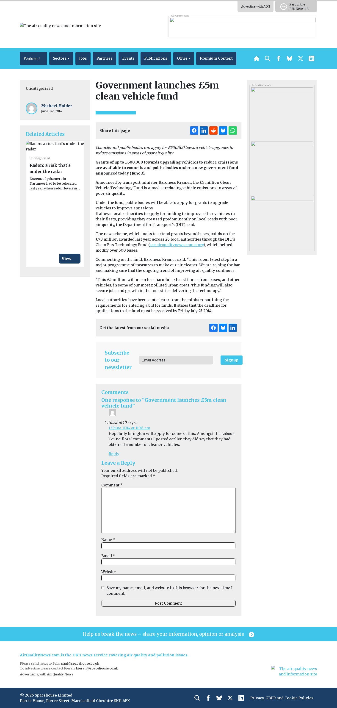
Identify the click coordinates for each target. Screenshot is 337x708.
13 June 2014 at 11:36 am (129, 428)
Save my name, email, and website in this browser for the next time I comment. (169, 591)
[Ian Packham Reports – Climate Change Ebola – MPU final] (282, 113)
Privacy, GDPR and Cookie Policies (281, 698)
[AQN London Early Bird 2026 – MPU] (282, 221)
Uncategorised (39, 88)
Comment (112, 485)
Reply (114, 453)
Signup (231, 360)
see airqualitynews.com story (176, 244)
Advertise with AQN (255, 6)
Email (108, 555)
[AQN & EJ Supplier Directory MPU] (282, 167)
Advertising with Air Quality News (46, 674)
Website (108, 571)
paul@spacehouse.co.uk (80, 663)
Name (108, 539)
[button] (33, 58)
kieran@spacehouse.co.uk (97, 668)
